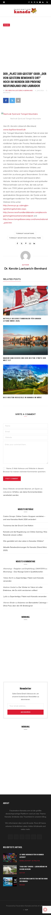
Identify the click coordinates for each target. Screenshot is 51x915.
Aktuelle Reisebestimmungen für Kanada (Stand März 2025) (22, 319)
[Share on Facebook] (6, 100)
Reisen (6, 25)
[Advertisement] (25, 49)
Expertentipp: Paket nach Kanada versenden (28, 596)
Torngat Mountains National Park (25, 238)
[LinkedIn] (34, 243)
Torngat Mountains (25, 233)
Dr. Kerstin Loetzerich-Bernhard (19, 90)
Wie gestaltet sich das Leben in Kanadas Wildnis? (23, 541)
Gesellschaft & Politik (29, 861)
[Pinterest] (26, 243)
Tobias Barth (8, 578)
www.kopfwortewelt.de (14, 129)
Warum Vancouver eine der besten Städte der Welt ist (24, 359)
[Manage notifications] (45, 910)
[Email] (30, 243)
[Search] (47, 2)
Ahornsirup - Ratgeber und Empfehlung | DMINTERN (24, 569)
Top (26, 910)
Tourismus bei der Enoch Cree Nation (18, 525)
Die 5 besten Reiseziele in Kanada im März (22, 397)
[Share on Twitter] (12, 100)
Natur (22, 873)
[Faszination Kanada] (25, 11)
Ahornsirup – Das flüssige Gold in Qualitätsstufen (23, 572)
